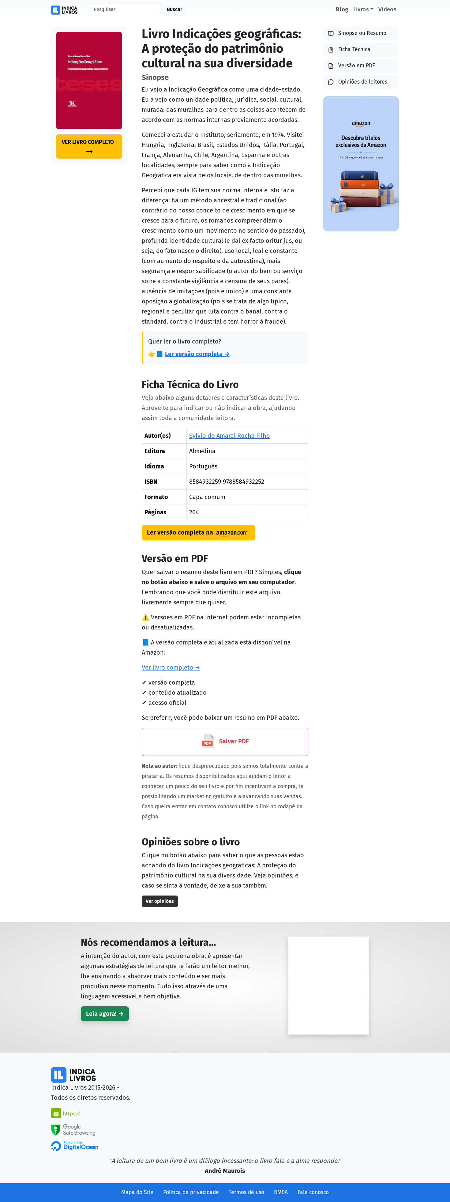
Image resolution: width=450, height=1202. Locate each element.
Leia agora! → (105, 1013)
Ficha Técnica (354, 49)
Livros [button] (361, 9)
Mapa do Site (137, 1192)
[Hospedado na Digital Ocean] (74, 1145)
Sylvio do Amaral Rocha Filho (229, 435)
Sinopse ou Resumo (362, 33)
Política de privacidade (191, 1192)
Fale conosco (313, 1192)
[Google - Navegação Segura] (73, 1129)
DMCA (281, 1192)
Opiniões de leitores (362, 82)
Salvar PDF (233, 741)
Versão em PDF (356, 65)
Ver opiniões (160, 901)
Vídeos (387, 9)
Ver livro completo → (171, 667)
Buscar (174, 9)
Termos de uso (246, 1192)
